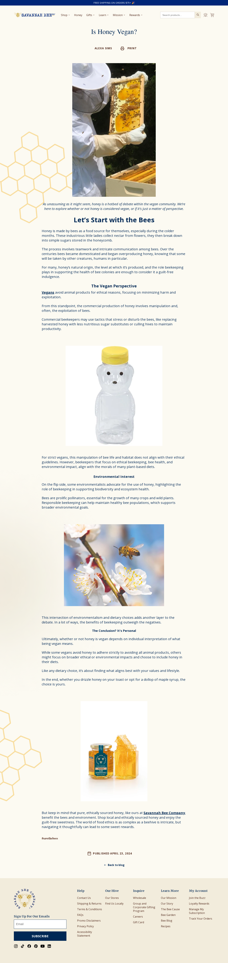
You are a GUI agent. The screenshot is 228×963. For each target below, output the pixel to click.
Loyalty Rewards (199, 903)
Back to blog (116, 865)
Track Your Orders (200, 918)
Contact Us (84, 898)
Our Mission (168, 898)
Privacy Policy (85, 926)
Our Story (167, 903)
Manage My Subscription (197, 911)
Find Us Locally (114, 903)
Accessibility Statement (84, 933)
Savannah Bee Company (164, 813)
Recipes (165, 926)
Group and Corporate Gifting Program (144, 907)
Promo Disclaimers (89, 920)
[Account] (205, 15)
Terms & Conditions (89, 909)
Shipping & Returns (89, 903)
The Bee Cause (170, 909)
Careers (138, 916)
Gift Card (138, 922)
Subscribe (40, 936)
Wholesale (139, 898)
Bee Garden (168, 915)
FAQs (80, 915)
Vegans (48, 292)
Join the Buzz (197, 898)
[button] (129, 48)
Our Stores (112, 898)
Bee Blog (166, 920)
